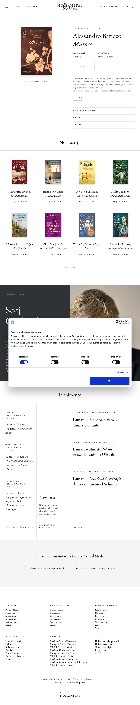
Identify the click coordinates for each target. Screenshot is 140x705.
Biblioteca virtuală (13, 647)
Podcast (8, 644)
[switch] (55, 362)
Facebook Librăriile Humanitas (63, 659)
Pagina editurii (11, 609)
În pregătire (10, 615)
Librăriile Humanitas (108, 7)
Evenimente (10, 618)
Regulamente (101, 650)
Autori (8, 624)
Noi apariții (10, 612)
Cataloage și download (15, 656)
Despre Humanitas (13, 653)
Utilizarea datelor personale (107, 641)
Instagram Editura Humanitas (63, 644)
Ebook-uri (9, 650)
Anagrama (80, 682)
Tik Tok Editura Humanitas (62, 647)
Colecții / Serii (11, 621)
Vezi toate (70, 268)
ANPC (98, 653)
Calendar (77, 527)
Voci (97, 627)
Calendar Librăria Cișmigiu (19, 527)
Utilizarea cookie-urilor (105, 644)
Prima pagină (32, 7)
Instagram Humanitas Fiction (63, 653)
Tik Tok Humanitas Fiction (62, 656)
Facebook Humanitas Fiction (62, 650)
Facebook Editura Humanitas (63, 641)
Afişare (120, 372)
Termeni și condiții (103, 647)
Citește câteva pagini (36, 82)
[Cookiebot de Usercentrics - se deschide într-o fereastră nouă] (117, 322)
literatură (103, 53)
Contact (9, 659)
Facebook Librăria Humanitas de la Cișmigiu (69, 662)
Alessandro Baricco (97, 35)
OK (109, 381)
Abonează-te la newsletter (47, 526)
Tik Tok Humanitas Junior (61, 665)
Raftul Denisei (105, 57)
